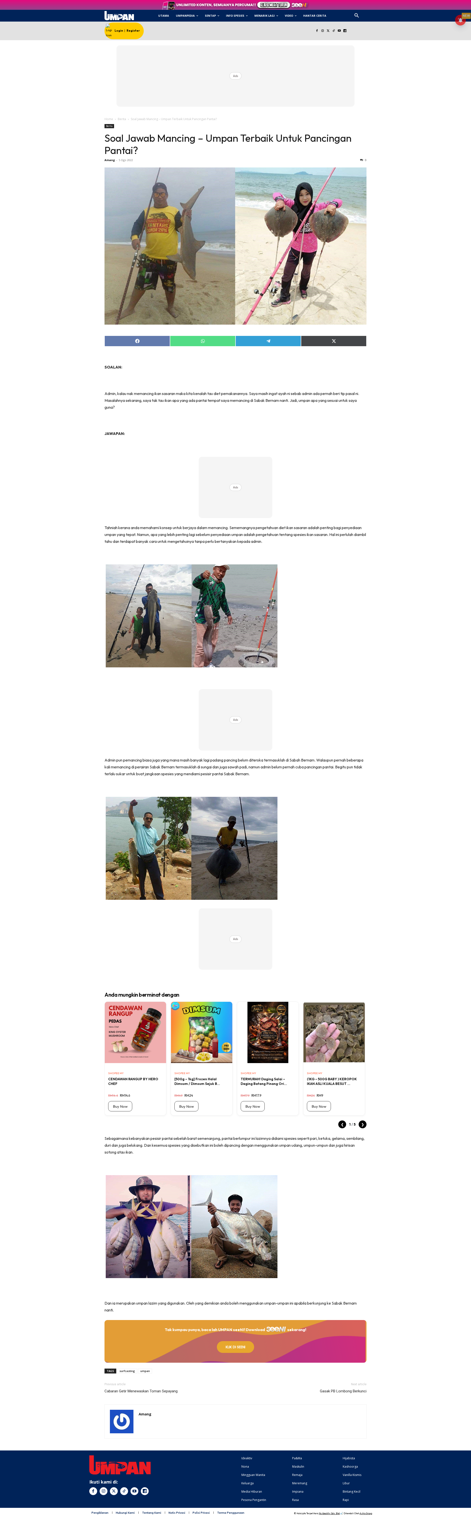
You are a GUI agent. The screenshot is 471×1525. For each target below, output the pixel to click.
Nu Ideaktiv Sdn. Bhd (329, 1513)
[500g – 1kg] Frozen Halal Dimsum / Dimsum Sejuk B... (197, 1081)
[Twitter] (328, 31)
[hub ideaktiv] (368, 13)
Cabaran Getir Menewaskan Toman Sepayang (141, 1391)
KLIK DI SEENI (235, 1347)
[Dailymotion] (345, 31)
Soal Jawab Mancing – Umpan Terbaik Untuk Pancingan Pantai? (228, 144)
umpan (145, 1371)
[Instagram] (322, 31)
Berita (122, 119)
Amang (110, 160)
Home (109, 119)
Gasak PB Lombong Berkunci (343, 1391)
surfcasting (127, 1371)
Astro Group (366, 1513)
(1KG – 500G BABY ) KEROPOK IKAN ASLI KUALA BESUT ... (332, 1081)
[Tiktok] (334, 31)
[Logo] (119, 15)
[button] (357, 16)
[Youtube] (339, 31)
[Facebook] (317, 31)
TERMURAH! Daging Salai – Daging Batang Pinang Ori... (264, 1081)
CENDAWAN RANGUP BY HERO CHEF (133, 1081)
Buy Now (120, 1106)
